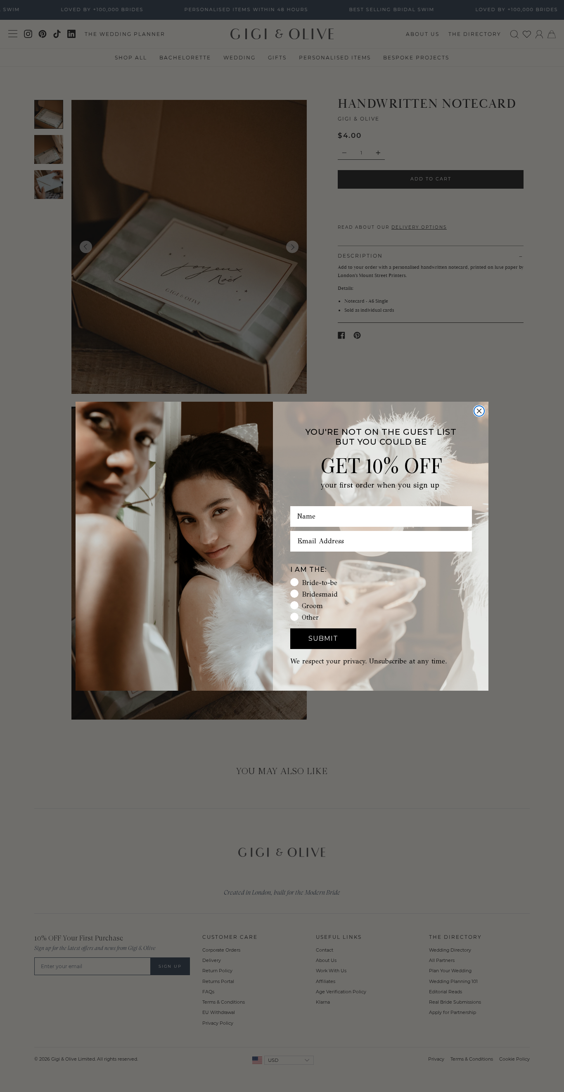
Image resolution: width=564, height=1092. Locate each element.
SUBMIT (323, 638)
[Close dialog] (479, 411)
